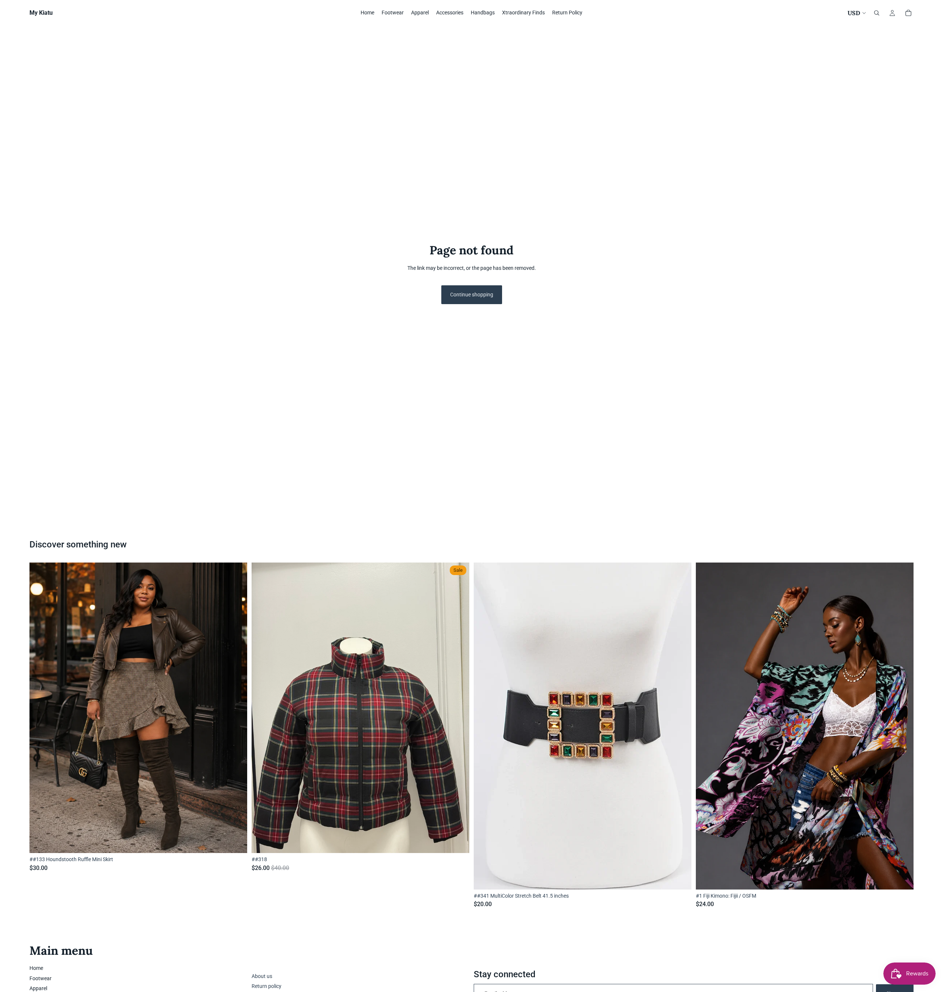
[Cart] (908, 13)
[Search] (877, 13)
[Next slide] (902, 726)
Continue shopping (471, 294)
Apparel (38, 988)
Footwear (40, 978)
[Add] (235, 841)
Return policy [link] (266, 986)
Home (36, 968)
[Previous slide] (707, 726)
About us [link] (262, 976)
